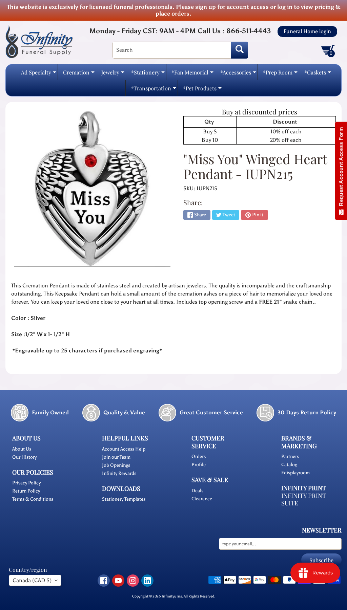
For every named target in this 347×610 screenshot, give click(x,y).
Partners (290, 456)
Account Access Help (123, 449)
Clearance (201, 499)
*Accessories (238, 74)
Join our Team (116, 457)
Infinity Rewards (119, 473)
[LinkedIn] (147, 580)
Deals (197, 491)
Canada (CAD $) (32, 580)
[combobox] (172, 50)
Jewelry (112, 74)
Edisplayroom (295, 473)
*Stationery (148, 74)
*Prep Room (280, 74)
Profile (198, 464)
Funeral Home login (307, 31)
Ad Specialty (38, 74)
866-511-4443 (248, 31)
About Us (21, 449)
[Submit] (239, 50)
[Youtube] (118, 580)
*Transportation (153, 90)
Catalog (289, 464)
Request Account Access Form (341, 168)
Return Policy (26, 491)
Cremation (79, 74)
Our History (24, 457)
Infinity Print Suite (303, 499)
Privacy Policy (26, 483)
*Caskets (317, 74)
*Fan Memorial (192, 74)
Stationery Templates (123, 499)
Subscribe (321, 560)
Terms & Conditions (32, 499)
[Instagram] (133, 580)
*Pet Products (202, 90)
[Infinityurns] (39, 41)
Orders (198, 456)
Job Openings (116, 465)
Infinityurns (172, 596)
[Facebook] (104, 580)
